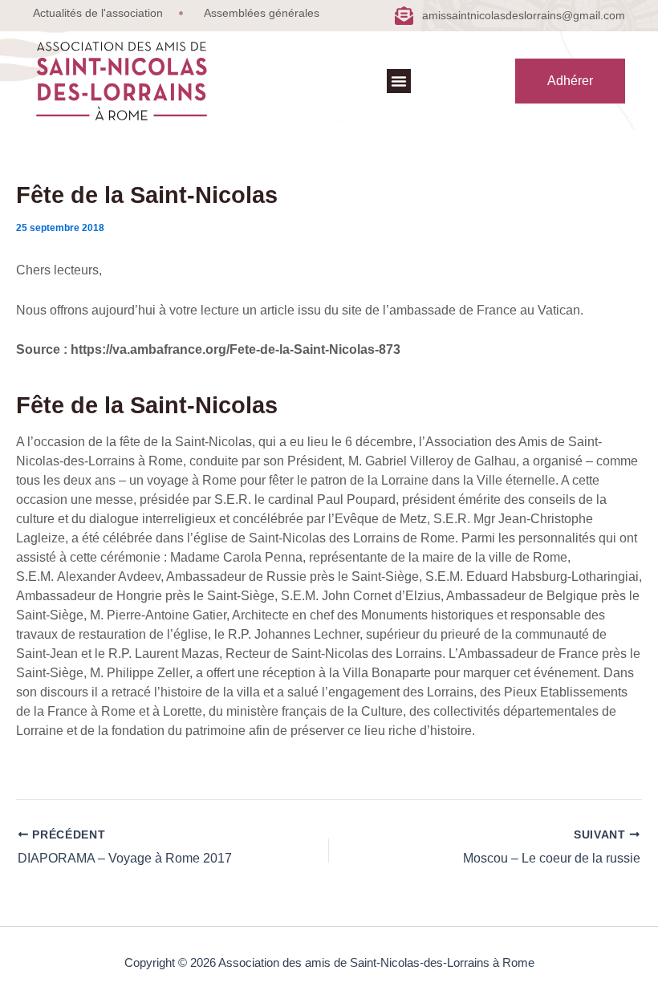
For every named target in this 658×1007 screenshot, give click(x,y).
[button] (399, 81)
